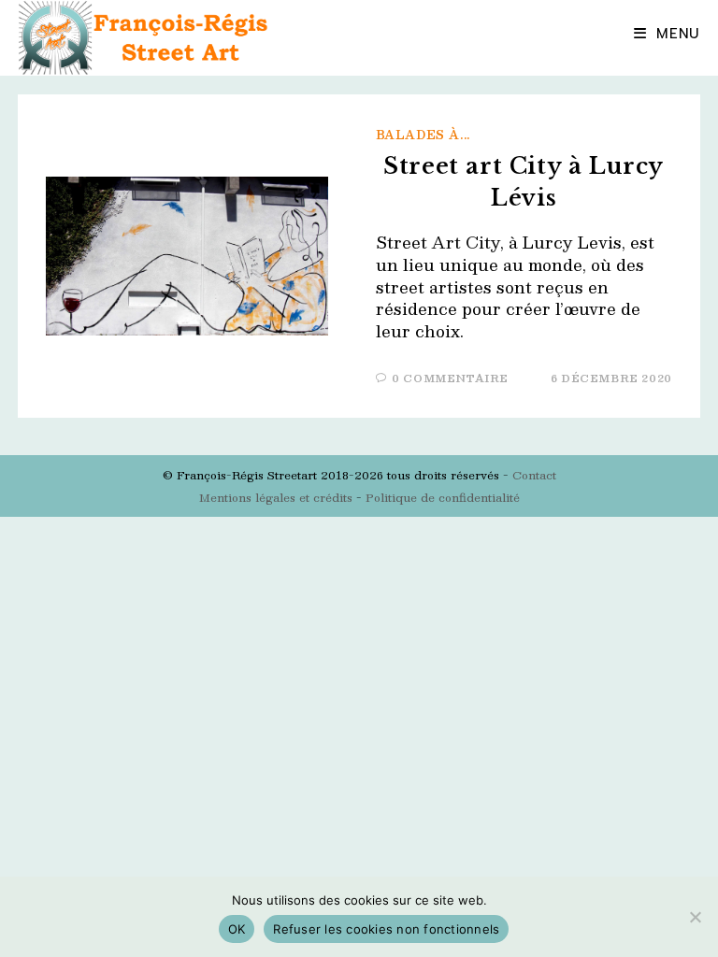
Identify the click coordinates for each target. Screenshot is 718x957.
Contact (534, 474)
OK (237, 928)
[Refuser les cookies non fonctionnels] (694, 916)
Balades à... (423, 134)
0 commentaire (450, 378)
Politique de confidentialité (443, 497)
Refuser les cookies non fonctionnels (386, 928)
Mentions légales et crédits (275, 497)
